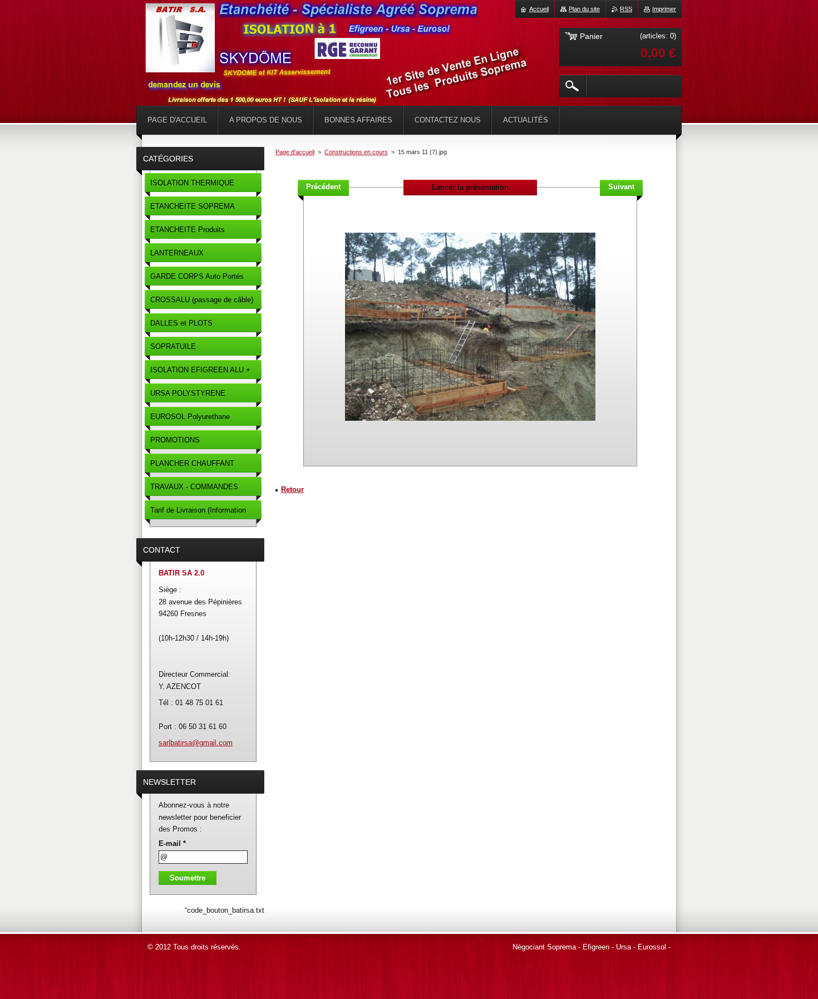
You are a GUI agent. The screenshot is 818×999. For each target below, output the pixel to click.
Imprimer (664, 9)
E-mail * (172, 843)
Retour (292, 489)
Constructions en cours (356, 152)
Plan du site (584, 9)
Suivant (621, 187)
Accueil (539, 9)
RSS (626, 9)
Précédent (323, 187)
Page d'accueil (294, 152)
